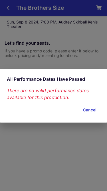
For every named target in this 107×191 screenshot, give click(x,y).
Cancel (89, 109)
